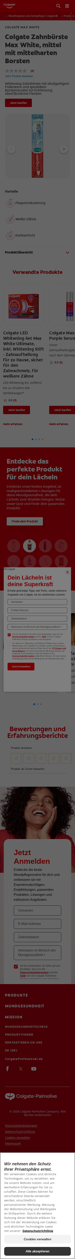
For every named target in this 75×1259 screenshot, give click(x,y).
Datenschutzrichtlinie (37, 1231)
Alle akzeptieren (37, 1251)
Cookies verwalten (37, 1239)
